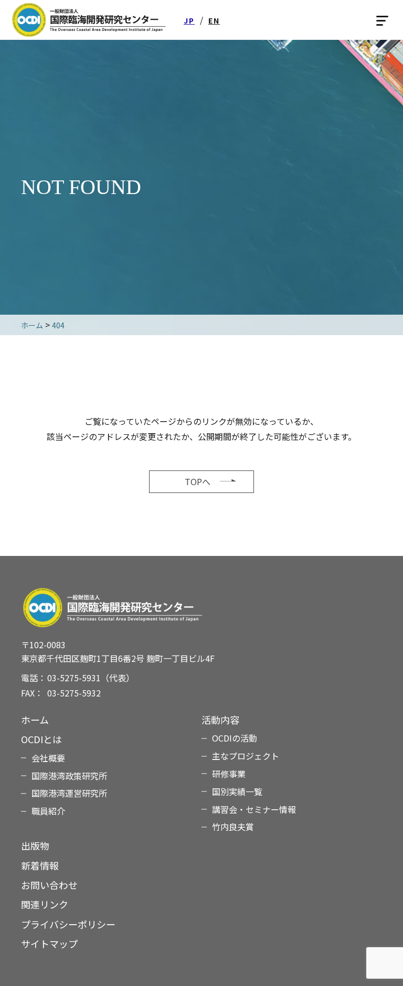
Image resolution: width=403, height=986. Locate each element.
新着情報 (40, 865)
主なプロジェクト (245, 755)
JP (189, 20)
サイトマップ (49, 943)
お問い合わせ (49, 885)
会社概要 (48, 758)
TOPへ (197, 481)
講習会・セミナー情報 (254, 809)
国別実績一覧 (237, 791)
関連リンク (44, 904)
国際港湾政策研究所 (69, 775)
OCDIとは (41, 739)
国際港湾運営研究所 (69, 793)
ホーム (35, 719)
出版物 (35, 845)
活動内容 (220, 719)
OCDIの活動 (234, 738)
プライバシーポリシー (68, 924)
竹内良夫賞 (233, 826)
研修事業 (229, 773)
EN (214, 20)
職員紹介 (48, 811)
